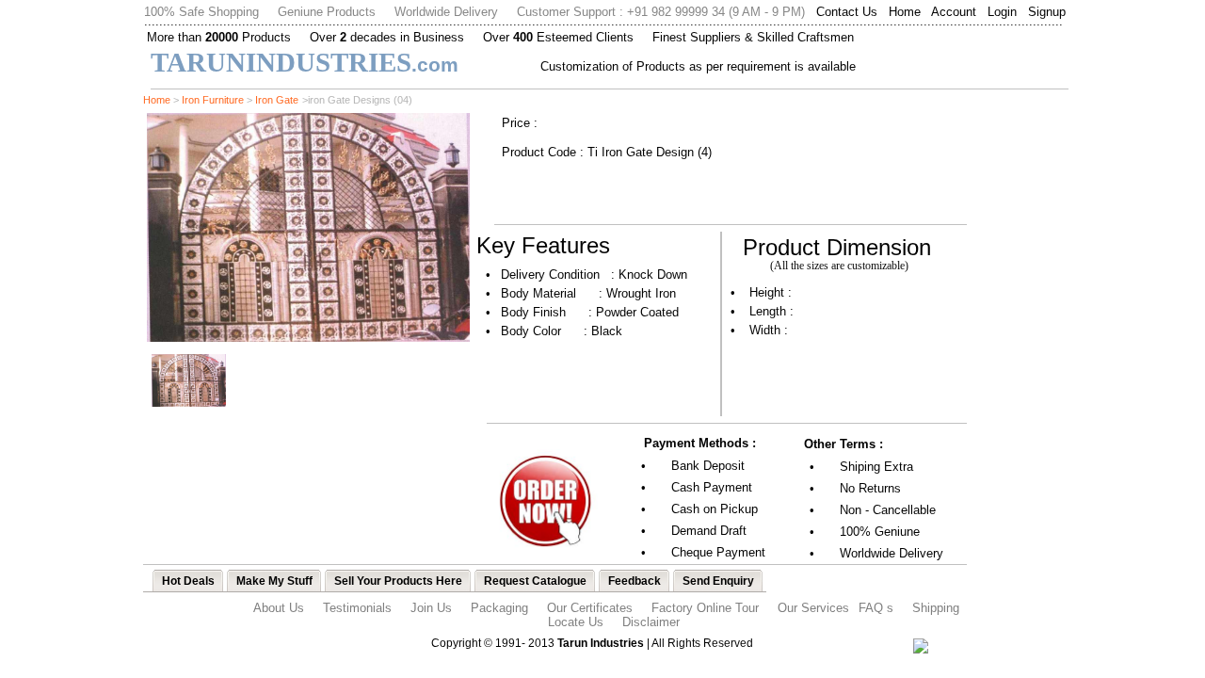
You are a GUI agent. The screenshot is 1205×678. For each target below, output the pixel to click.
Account (953, 12)
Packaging (499, 608)
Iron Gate (276, 99)
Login (1002, 12)
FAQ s (876, 608)
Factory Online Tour (705, 608)
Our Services (813, 608)
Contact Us (846, 12)
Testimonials (357, 608)
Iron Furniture (213, 99)
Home (905, 12)
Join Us (431, 608)
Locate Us (575, 622)
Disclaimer (651, 622)
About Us (278, 608)
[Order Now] (545, 549)
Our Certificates (590, 608)
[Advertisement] (1026, 373)
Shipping (935, 608)
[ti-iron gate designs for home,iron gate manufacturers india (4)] (308, 337)
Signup (1047, 12)
